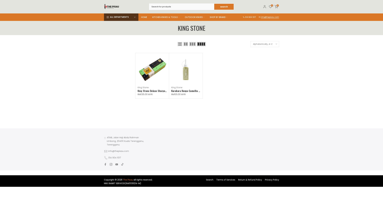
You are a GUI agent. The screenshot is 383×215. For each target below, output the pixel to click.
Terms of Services (225, 179)
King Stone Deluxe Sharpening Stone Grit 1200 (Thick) (167, 91)
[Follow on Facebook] (105, 164)
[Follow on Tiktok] (122, 164)
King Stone (143, 87)
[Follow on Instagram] (111, 164)
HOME (144, 17)
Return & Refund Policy (250, 179)
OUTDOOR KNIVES (194, 17)
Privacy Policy (272, 179)
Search (209, 179)
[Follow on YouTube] (116, 164)
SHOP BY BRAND (218, 17)
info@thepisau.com (270, 17)
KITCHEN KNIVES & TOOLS (165, 17)
